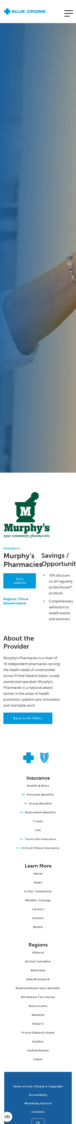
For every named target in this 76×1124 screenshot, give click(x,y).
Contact (38, 918)
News (38, 882)
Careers (38, 909)
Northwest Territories (38, 997)
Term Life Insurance (40, 839)
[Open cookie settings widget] (7, 1117)
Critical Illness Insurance (40, 848)
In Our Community (38, 891)
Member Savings (38, 900)
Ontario (38, 1024)
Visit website (19, 581)
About (38, 873)
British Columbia (38, 961)
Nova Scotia (38, 1006)
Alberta (38, 952)
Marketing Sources (38, 1103)
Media (38, 927)
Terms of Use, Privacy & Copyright (38, 1086)
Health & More (38, 786)
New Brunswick (38, 979)
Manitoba (38, 970)
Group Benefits (40, 803)
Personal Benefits (40, 794)
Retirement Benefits (40, 812)
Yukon (38, 1059)
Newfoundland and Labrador (38, 988)
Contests (38, 1111)
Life (38, 830)
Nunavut (38, 1015)
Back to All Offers (27, 718)
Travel (38, 821)
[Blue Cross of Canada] (25, 12)
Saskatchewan (38, 1050)
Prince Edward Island (38, 1032)
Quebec (38, 1041)
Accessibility (38, 1094)
